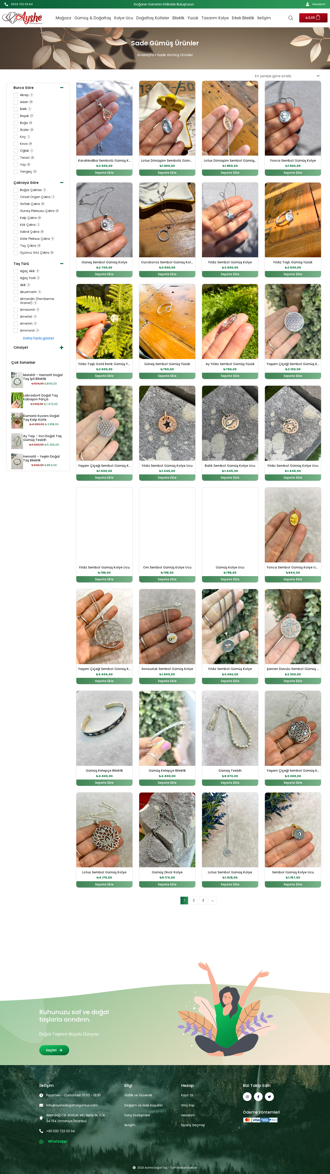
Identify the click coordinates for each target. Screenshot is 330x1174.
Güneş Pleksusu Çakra (39, 211)
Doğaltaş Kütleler (152, 18)
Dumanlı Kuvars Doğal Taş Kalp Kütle (41, 418)
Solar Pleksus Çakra (36, 239)
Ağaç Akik (29, 271)
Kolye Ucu (123, 18)
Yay (25, 165)
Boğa (26, 123)
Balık (25, 109)
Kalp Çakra (30, 218)
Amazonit (29, 310)
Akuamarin (30, 292)
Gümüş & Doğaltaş (92, 18)
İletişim (264, 18)
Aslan (26, 102)
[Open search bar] (290, 18)
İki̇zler (26, 130)
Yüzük (192, 18)
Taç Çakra (30, 246)
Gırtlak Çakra (32, 204)
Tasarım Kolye (215, 18)
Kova (25, 144)
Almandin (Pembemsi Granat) (37, 301)
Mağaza (63, 18)
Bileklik (178, 18)
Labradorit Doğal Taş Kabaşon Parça (40, 397)
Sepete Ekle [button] (104, 172)
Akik (24, 285)
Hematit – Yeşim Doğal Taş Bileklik (41, 458)
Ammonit (29, 330)
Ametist (28, 317)
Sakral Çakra (31, 232)
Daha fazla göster (38, 338)
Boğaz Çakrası (32, 190)
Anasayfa (145, 54)
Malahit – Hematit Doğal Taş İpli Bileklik (43, 377)
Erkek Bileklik (243, 18)
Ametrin (28, 324)
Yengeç (28, 172)
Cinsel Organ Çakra (37, 197)
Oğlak (26, 151)
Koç (24, 137)
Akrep (26, 95)
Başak (26, 116)
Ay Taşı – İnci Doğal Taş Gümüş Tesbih (42, 438)
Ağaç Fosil (29, 278)
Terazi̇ (26, 158)
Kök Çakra (29, 225)
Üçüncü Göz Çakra (36, 253)
